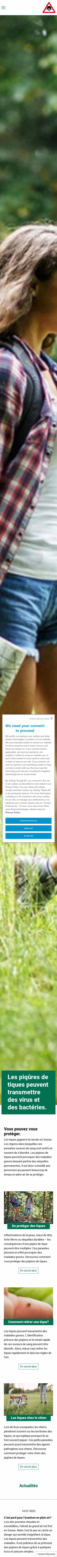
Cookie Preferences (46, 1554)
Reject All (28, 828)
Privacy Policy (12, 812)
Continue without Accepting (41, 718)
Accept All (28, 836)
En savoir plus (28, 1271)
